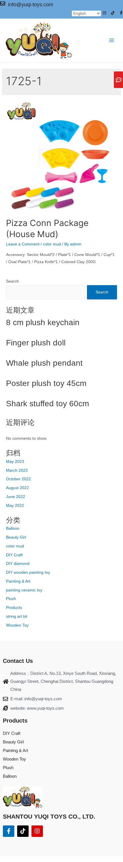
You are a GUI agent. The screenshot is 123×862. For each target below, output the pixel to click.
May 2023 (15, 461)
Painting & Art (18, 581)
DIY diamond (17, 563)
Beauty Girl (16, 537)
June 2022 (15, 497)
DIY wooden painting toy (28, 572)
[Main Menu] (112, 40)
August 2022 (17, 488)
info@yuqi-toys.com (30, 4)
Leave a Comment (22, 244)
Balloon (12, 528)
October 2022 (18, 479)
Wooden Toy (17, 625)
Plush (11, 599)
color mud (52, 244)
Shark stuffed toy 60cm (47, 403)
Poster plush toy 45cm (46, 383)
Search (12, 281)
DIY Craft (14, 555)
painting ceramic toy (24, 590)
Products (14, 607)
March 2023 (17, 470)
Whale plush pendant (44, 363)
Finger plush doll (36, 342)
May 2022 (15, 505)
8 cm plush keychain (43, 322)
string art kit (16, 616)
